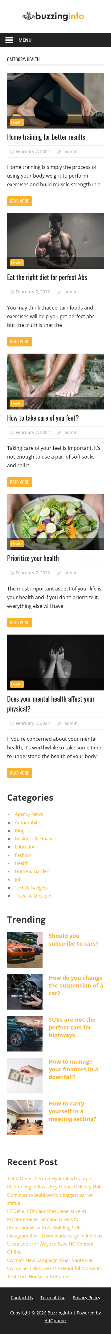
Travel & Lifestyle (33, 896)
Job (18, 879)
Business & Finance (35, 838)
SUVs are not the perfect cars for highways (72, 1027)
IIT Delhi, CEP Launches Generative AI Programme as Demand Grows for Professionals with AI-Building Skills (46, 1219)
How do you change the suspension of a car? (76, 985)
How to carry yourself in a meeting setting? (72, 1111)
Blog (19, 830)
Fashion (23, 855)
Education (25, 846)
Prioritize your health (33, 558)
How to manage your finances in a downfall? (73, 1069)
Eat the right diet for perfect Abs (47, 277)
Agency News (29, 814)
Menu (25, 40)
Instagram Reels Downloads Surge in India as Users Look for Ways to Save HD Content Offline (54, 1243)
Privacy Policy (86, 1297)
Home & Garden (32, 871)
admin (71, 151)
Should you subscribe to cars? (73, 939)
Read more (19, 201)
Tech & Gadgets (31, 887)
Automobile (27, 822)
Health (17, 122)
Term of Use (52, 1297)
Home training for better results (46, 137)
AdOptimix (56, 1320)
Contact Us (22, 1297)
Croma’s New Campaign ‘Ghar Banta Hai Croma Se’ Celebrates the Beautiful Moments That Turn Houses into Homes (54, 1268)
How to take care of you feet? (43, 418)
